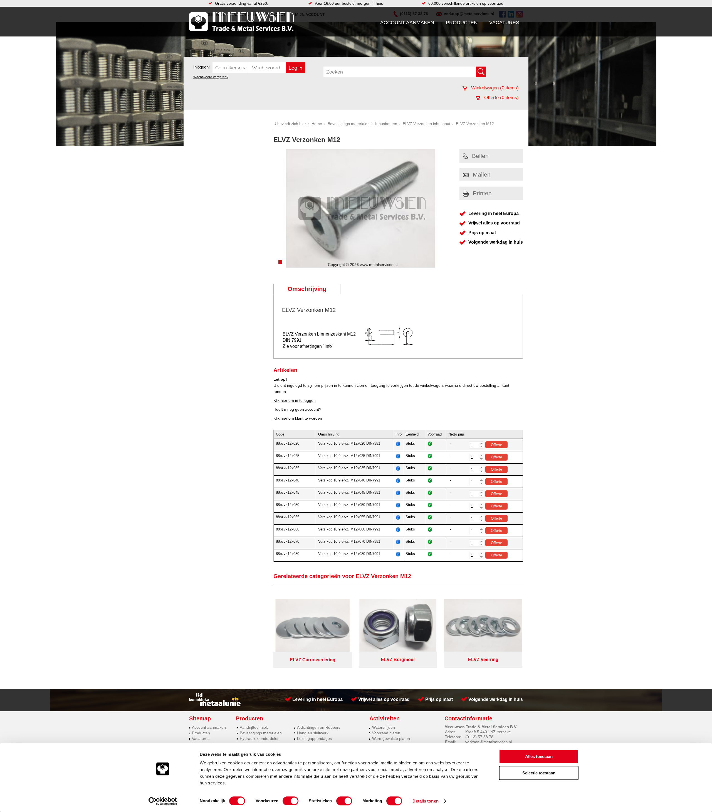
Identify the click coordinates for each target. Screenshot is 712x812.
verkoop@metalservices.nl (488, 742)
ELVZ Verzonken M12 (475, 123)
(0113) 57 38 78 (479, 737)
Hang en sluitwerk (312, 733)
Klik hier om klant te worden (297, 418)
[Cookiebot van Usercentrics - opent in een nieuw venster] (163, 801)
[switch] (290, 800)
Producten (462, 22)
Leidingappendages (314, 738)
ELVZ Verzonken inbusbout (426, 123)
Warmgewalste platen (391, 738)
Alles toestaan (539, 756)
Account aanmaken (407, 22)
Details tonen (425, 801)
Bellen (480, 156)
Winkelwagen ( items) (494, 88)
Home (317, 123)
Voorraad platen (386, 733)
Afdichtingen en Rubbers (318, 727)
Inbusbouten (386, 123)
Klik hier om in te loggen (294, 400)
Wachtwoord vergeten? (210, 77)
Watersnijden (383, 727)
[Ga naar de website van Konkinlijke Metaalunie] (215, 705)
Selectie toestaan (538, 773)
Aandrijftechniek (254, 727)
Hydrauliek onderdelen (260, 738)
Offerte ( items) (501, 97)
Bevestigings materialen (349, 123)
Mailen (482, 174)
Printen (482, 193)
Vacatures (504, 22)
